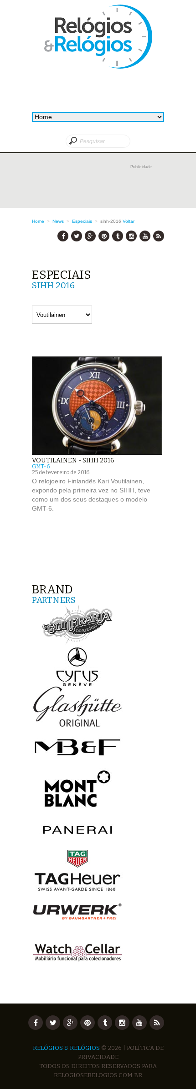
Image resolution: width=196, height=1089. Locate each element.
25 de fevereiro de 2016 (60, 472)
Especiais (82, 221)
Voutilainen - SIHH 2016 (73, 460)
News (58, 221)
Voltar (128, 221)
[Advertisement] (98, 185)
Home (38, 221)
